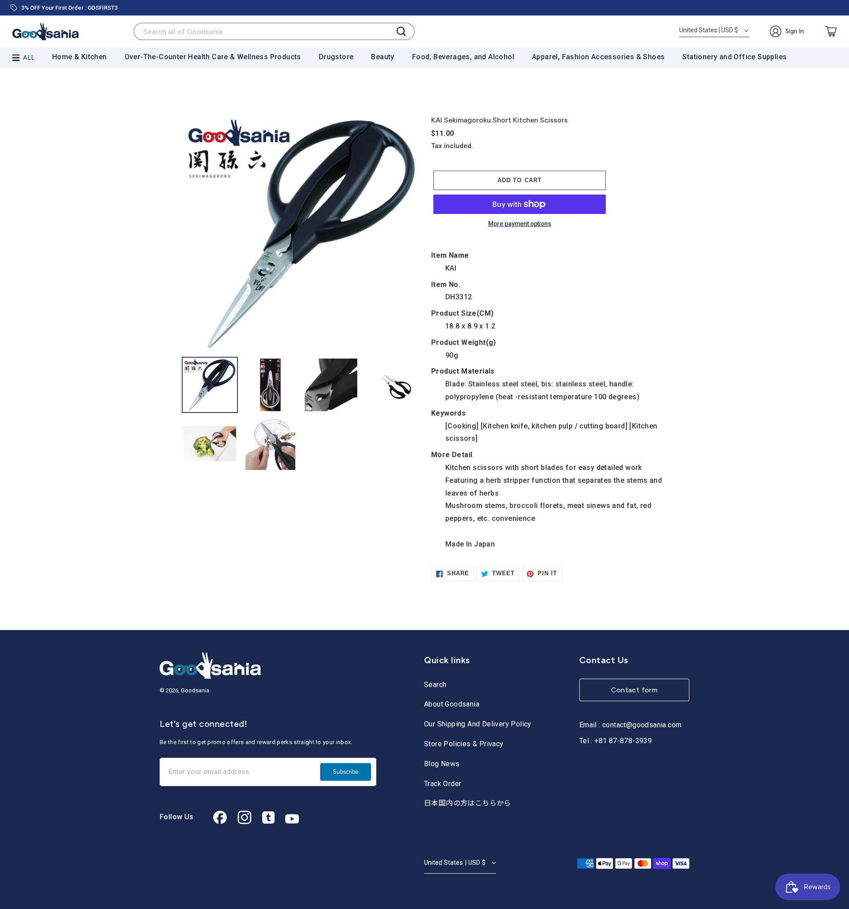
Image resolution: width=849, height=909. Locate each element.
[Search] (401, 31)
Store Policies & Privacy (464, 744)
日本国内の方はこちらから (467, 803)
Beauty (382, 57)
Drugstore (336, 57)
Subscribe (345, 771)
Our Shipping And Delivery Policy (478, 724)
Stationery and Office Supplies (734, 57)
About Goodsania (451, 704)
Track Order (442, 783)
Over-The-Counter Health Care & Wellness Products (213, 57)
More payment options (519, 224)
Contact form (634, 690)
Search (435, 684)
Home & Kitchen (79, 57)
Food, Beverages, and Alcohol (463, 57)
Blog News (442, 764)
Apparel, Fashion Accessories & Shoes (598, 57)
